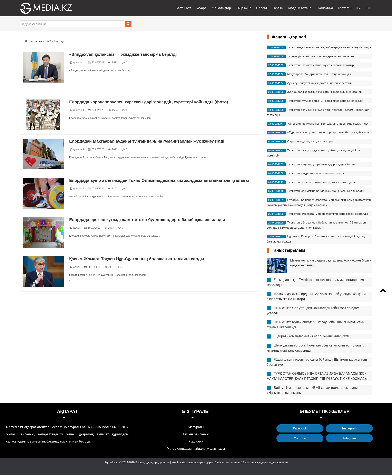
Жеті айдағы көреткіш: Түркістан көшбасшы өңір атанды (324, 91)
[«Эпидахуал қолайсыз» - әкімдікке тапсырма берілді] (43, 67)
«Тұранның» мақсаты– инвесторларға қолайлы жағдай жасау (328, 132)
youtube (300, 438)
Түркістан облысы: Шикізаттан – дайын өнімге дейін (321, 182)
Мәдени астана (299, 8)
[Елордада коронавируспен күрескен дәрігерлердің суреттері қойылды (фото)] (43, 114)
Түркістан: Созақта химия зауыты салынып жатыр (320, 65)
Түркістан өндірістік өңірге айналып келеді (315, 173)
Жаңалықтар (221, 8)
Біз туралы (196, 427)
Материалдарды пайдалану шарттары (196, 448)
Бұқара (201, 8)
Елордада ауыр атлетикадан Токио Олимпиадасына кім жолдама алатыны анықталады (159, 180)
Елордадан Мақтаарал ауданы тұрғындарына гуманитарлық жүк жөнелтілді (146, 141)
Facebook (300, 428)
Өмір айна (243, 8)
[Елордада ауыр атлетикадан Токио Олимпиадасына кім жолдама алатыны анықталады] (43, 193)
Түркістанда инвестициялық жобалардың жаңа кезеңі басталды (329, 47)
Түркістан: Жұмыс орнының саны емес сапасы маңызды (325, 100)
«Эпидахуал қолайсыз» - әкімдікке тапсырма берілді (123, 54)
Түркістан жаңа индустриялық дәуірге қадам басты (321, 164)
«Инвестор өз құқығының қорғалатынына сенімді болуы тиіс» (328, 123)
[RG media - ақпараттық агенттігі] (40, 8)
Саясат (261, 8)
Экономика (324, 8)
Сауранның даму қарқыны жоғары (310, 141)
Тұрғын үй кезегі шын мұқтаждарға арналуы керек (320, 56)
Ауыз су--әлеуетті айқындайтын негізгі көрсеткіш (319, 83)
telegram (349, 438)
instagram (349, 428)
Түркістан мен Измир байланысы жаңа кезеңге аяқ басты (325, 190)
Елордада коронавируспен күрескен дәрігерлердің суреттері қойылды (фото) (148, 102)
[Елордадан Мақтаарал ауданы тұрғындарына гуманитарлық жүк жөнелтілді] (43, 154)
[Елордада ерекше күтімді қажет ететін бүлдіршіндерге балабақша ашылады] (43, 232)
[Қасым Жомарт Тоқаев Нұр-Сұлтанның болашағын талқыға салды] (43, 271)
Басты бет (183, 8)
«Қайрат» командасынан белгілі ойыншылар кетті (311, 336)
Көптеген (345, 8)
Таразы (277, 8)
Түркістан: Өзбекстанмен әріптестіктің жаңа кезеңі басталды (327, 213)
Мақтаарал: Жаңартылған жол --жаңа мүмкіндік (319, 74)
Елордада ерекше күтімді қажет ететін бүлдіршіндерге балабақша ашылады (147, 219)
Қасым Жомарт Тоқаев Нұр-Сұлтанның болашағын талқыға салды (136, 259)
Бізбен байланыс (196, 434)
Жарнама (196, 441)
